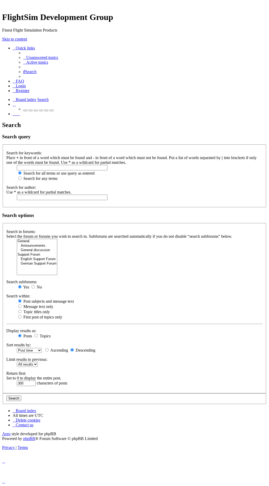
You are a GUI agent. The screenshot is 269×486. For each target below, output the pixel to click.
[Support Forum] (37, 254)
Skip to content (14, 39)
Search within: (18, 296)
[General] (37, 241)
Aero (6, 434)
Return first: (16, 373)
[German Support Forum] (37, 263)
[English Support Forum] (37, 259)
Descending (85, 350)
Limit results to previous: (26, 359)
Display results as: (21, 330)
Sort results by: (18, 345)
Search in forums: (20, 231)
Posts (27, 336)
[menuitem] (40, 57)
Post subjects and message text (48, 301)
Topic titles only (36, 312)
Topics (45, 336)
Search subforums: (21, 282)
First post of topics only (42, 317)
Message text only (37, 306)
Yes (25, 287)
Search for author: (21, 187)
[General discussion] (37, 250)
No (39, 287)
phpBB (29, 438)
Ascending (58, 350)
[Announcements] (37, 246)
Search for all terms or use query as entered (58, 173)
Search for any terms (40, 178)
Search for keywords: (24, 153)
